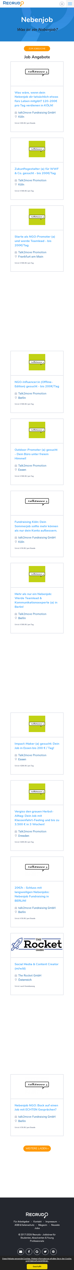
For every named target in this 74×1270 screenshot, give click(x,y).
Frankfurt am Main (30, 256)
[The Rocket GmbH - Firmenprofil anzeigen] (37, 944)
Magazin (42, 1225)
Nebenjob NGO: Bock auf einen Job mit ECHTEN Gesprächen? (36, 1107)
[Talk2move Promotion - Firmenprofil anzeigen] (37, 149)
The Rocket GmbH (29, 975)
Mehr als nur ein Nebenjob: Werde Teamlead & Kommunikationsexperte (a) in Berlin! (36, 600)
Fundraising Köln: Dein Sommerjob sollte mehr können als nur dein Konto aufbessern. (36, 526)
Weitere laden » (37, 1148)
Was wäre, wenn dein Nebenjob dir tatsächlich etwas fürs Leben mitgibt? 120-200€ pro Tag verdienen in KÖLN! (36, 99)
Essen (22, 469)
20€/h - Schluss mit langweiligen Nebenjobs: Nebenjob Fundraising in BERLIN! (32, 894)
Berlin (22, 398)
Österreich (25, 980)
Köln (21, 116)
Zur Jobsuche (37, 48)
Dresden (23, 836)
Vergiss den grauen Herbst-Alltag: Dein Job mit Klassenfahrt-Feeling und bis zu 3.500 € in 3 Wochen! (37, 818)
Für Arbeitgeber (21, 1221)
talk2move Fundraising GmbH (37, 112)
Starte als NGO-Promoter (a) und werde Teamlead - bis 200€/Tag (35, 241)
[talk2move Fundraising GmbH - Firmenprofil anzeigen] (37, 73)
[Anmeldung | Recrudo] (62, 4)
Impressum (51, 1221)
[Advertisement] (37, 314)
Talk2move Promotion (32, 180)
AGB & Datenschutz (24, 1225)
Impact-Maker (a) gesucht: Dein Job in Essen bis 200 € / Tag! (37, 746)
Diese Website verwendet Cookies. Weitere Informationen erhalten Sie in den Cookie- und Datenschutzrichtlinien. (37, 1260)
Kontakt (37, 1221)
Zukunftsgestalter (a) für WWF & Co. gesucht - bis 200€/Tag (37, 171)
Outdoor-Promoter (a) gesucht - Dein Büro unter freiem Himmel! (36, 454)
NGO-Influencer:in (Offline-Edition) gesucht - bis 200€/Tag (37, 384)
